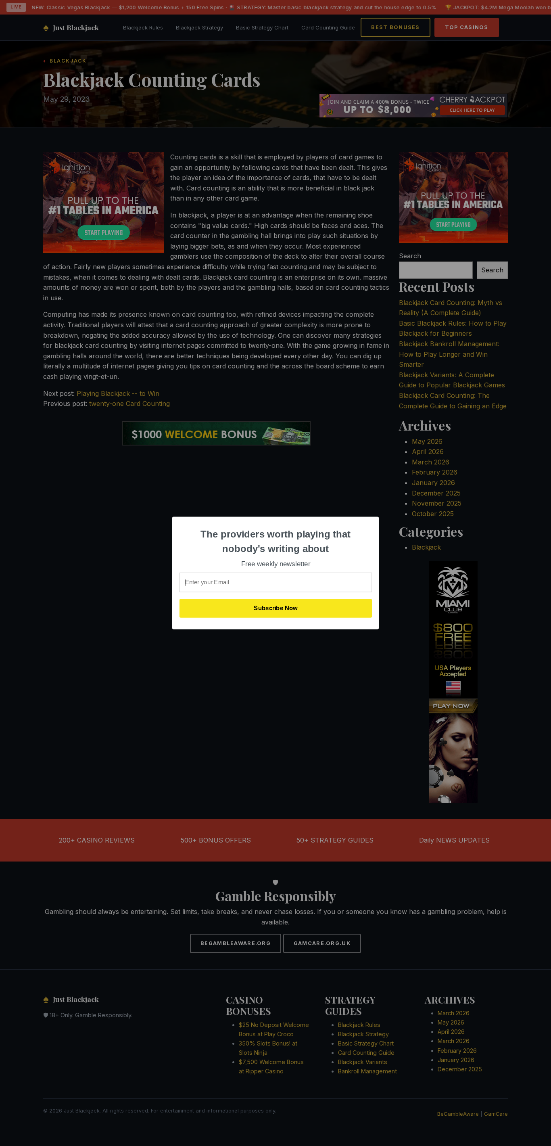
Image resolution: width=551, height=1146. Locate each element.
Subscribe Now (276, 608)
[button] (275, 541)
